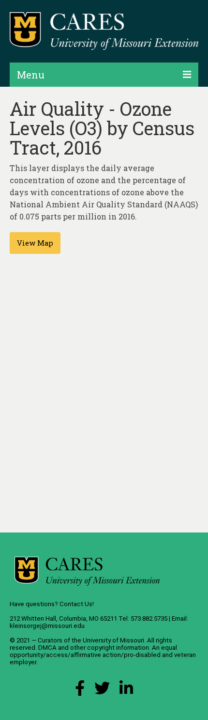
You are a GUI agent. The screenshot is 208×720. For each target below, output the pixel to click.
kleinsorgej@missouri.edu (47, 625)
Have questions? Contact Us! (52, 604)
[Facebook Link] (80, 691)
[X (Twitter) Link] (102, 691)
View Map (35, 243)
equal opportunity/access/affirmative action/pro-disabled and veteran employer (103, 655)
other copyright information (109, 647)
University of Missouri (113, 640)
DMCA (47, 647)
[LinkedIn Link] (126, 691)
